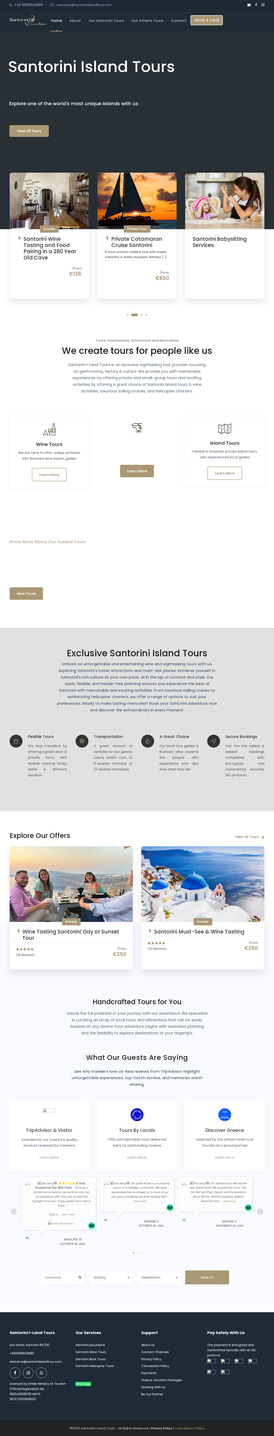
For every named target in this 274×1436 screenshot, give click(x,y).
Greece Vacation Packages (161, 1380)
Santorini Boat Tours (91, 1359)
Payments (148, 1373)
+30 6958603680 (28, 5)
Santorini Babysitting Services (220, 242)
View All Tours (29, 131)
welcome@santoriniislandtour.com (84, 5)
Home (56, 20)
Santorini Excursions (90, 1345)
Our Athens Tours (147, 20)
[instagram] (263, 5)
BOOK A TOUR (207, 20)
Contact (179, 20)
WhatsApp (83, 1384)
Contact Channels (155, 1352)
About (75, 20)
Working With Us (153, 1387)
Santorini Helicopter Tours (95, 1366)
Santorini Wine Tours (91, 1352)
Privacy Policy (151, 1359)
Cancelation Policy (155, 1366)
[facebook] (256, 5)
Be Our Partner (152, 1394)
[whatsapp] (41, 1372)
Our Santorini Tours (106, 20)
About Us (148, 1345)
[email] (249, 5)
